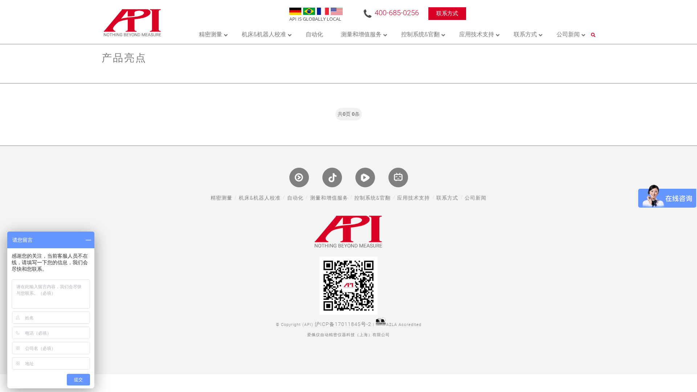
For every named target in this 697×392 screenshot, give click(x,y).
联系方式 (447, 13)
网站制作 (348, 345)
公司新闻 (475, 198)
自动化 (295, 198)
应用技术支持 (413, 198)
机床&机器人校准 (260, 198)
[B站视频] (398, 177)
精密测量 (221, 198)
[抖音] (332, 177)
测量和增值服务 (329, 198)
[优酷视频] (299, 177)
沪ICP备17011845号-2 (343, 324)
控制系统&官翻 (372, 198)
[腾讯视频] (365, 177)
